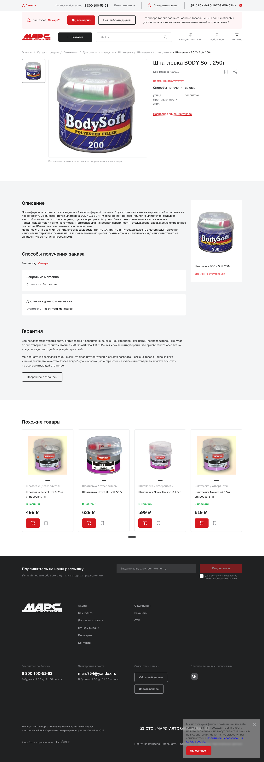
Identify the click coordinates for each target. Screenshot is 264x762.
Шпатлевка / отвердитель (43, 486)
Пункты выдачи (88, 627)
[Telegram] (215, 76)
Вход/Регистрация (190, 39)
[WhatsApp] (234, 76)
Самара (43, 263)
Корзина (237, 39)
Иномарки (85, 635)
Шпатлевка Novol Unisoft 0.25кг (159, 492)
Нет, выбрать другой (117, 20)
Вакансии (140, 613)
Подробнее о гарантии (42, 376)
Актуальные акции (166, 5)
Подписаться (221, 568)
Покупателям (123, 5)
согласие (216, 575)
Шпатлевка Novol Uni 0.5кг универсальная (212, 494)
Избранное (217, 39)
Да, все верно (81, 20)
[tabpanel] (47, 480)
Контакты (84, 642)
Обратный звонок (151, 677)
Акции (82, 605)
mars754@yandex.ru (97, 673)
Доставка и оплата (90, 620)
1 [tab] (132, 537)
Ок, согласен (199, 750)
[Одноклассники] (227, 76)
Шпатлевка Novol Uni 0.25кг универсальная (44, 494)
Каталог (77, 37)
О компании (142, 605)
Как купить (85, 613)
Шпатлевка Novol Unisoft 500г (102, 492)
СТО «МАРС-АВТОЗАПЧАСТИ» (216, 5)
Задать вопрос (149, 688)
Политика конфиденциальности (155, 743)
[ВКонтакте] (221, 76)
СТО (137, 620)
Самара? (54, 20)
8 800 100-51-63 (96, 5)
